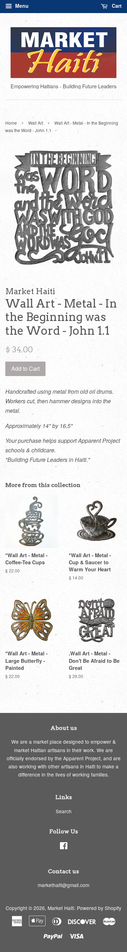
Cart (116, 5)
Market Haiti (61, 907)
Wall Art (35, 123)
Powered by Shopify (99, 907)
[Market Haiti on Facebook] (64, 846)
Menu (21, 5)
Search (64, 811)
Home (11, 123)
